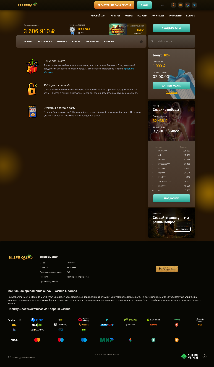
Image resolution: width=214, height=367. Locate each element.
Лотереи (128, 15)
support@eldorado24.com (24, 357)
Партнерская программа (78, 277)
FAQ (68, 272)
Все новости (182, 229)
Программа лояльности (51, 272)
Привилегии (175, 15)
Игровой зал (98, 15)
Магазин (142, 15)
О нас (42, 262)
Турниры (114, 15)
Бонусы (190, 15)
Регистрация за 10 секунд (114, 5)
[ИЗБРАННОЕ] (141, 41)
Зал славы (157, 15)
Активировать (171, 85)
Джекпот (44, 267)
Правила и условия (49, 281)
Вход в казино (171, 28)
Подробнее (171, 92)
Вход (144, 5)
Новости (44, 277)
